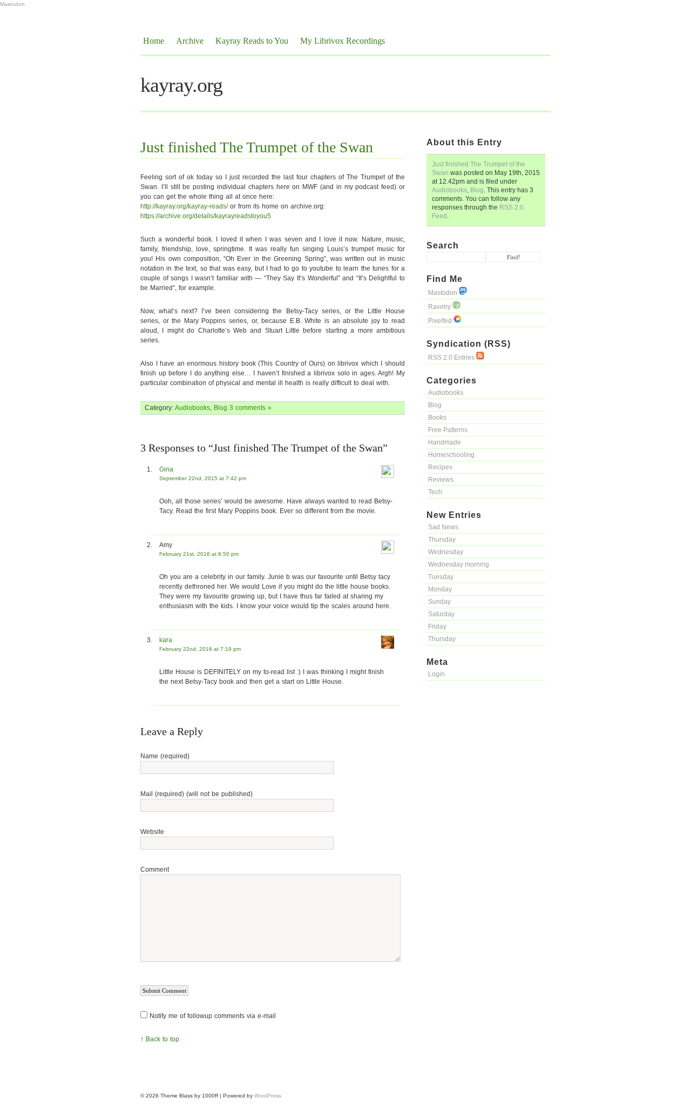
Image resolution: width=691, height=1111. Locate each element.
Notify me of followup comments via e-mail (213, 1016)
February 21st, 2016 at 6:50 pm (199, 554)
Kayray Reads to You (251, 40)
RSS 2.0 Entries (452, 357)
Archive (190, 40)
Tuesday (440, 577)
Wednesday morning (458, 564)
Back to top (162, 1039)
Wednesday (445, 552)
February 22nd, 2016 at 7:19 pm (200, 649)
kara (165, 640)
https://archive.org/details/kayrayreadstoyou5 (205, 216)
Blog (477, 190)
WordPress (267, 1096)
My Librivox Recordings (342, 40)
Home (153, 40)
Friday (437, 626)
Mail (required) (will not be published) (196, 794)
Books (437, 417)
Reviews (440, 479)
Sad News (443, 527)
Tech (435, 492)
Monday (440, 589)
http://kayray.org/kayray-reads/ (184, 206)
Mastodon (12, 4)
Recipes (440, 467)
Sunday (439, 601)
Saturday (441, 614)
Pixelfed (440, 321)
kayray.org (181, 84)
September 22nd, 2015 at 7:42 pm (202, 478)
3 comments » (250, 408)
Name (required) (164, 756)
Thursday (442, 539)
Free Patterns (448, 430)
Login (436, 674)
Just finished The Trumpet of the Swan (256, 147)
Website (152, 832)
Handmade (444, 442)
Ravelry (440, 307)
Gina (166, 469)
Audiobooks (449, 190)
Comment (154, 869)
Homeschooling (451, 455)
